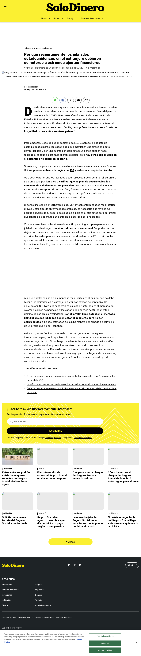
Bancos (38, 595)
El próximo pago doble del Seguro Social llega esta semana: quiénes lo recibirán (123, 522)
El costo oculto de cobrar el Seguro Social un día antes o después (52, 475)
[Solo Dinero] (75, 7)
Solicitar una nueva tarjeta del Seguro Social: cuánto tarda (14, 520)
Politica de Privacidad (44, 617)
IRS (72, 170)
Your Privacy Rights (105, 636)
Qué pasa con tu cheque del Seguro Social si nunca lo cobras (88, 475)
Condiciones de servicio (83, 438)
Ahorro (44, 18)
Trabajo (70, 18)
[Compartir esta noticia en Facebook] (62, 100)
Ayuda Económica (43, 605)
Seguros (39, 584)
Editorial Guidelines (64, 617)
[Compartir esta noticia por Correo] (78, 100)
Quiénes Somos (9, 617)
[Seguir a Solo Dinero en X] (75, 565)
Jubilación (47, 48)
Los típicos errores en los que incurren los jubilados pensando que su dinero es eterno (71, 384)
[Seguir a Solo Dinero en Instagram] (80, 565)
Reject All (105, 643)
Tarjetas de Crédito (10, 590)
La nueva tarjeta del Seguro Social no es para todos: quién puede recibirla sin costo (88, 522)
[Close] (137, 643)
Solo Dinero (28, 48)
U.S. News (45, 306)
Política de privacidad (53, 438)
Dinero (57, 18)
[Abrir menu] (5, 7)
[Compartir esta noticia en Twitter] (70, 100)
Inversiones (7, 595)
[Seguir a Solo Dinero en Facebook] (69, 565)
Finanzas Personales (90, 18)
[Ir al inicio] (13, 565)
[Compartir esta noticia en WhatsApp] (55, 100)
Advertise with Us (25, 617)
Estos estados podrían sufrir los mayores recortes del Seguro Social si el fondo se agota (16, 478)
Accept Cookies (105, 650)
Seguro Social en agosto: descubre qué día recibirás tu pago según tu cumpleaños (51, 522)
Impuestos (39, 590)
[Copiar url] (86, 100)
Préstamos (7, 584)
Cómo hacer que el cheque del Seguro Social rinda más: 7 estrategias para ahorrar (123, 477)
